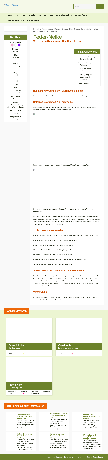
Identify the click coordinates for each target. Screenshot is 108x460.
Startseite (51, 457)
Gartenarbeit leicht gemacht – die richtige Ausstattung (24, 416)
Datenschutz (69, 457)
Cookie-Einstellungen (95, 457)
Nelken (95, 29)
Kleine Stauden (74, 29)
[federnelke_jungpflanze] (4, 30)
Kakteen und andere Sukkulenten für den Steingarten (57, 436)
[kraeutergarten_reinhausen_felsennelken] (4, 28)
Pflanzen (57, 29)
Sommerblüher (86, 29)
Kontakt (59, 457)
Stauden (32, 15)
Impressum (80, 457)
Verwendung (84, 83)
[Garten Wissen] (11, 6)
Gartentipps (32, 20)
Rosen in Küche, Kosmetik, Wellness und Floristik (91, 416)
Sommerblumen (46, 15)
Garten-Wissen (47, 29)
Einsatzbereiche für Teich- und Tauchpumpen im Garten (59, 415)
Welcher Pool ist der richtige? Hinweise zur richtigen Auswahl (91, 437)
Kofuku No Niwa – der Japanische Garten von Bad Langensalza (25, 436)
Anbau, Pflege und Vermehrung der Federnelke (86, 77)
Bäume (11, 15)
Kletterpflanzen (81, 15)
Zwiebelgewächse (64, 15)
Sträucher (21, 15)
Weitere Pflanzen (15, 20)
